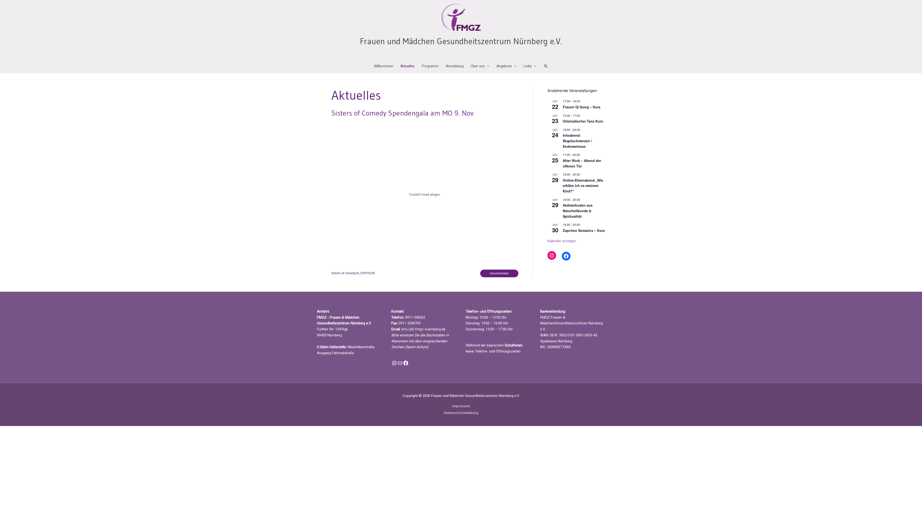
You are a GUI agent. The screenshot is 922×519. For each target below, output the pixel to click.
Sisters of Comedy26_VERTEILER (353, 273)
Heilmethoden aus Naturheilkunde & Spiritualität (578, 210)
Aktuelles (407, 66)
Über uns (478, 66)
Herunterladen (499, 273)
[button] (546, 66)
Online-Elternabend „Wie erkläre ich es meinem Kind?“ (583, 185)
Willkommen (383, 66)
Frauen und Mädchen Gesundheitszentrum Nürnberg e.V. (461, 41)
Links (528, 66)
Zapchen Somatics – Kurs (584, 230)
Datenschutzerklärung (461, 413)
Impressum (461, 406)
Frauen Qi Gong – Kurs (582, 107)
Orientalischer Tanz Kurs (583, 121)
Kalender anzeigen (561, 240)
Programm (430, 66)
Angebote (504, 66)
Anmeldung (455, 66)
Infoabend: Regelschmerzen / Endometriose (577, 140)
